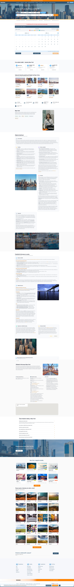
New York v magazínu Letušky (36, 460)
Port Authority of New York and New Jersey (35, 259)
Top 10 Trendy (29, 572)
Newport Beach (51, 511)
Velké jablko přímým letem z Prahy (30, 481)
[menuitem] (17, 2)
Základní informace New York (55, 20)
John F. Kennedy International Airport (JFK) (21, 260)
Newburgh (28, 501)
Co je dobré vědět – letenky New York (20, 20)
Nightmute (29, 533)
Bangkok (17, 570)
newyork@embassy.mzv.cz (35, 391)
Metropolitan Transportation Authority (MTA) (24, 289)
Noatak (39, 544)
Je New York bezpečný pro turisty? (23, 433)
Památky (19, 147)
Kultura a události (43, 147)
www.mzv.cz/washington (35, 384)
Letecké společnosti (29, 573)
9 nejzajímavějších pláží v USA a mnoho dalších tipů (51, 482)
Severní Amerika (27, 4)
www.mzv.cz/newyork (34, 392)
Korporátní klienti (51, 566)
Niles (17, 544)
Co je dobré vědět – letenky (24, 62)
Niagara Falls (18, 533)
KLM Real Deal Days (30, 469)
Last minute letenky (29, 570)
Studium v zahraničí (29, 574)
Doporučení (17, 278)
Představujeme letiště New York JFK (20, 470)
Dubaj (17, 567)
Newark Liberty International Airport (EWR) (21, 268)
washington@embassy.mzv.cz (35, 383)
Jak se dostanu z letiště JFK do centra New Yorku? (25, 425)
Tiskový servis (40, 569)
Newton (39, 522)
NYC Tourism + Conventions (19, 168)
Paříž (16, 566)
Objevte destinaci (41, 20)
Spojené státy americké (34, 4)
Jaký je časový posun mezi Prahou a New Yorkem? (25, 437)
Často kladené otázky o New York (27, 419)
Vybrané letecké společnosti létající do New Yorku (32, 20)
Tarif (16, 303)
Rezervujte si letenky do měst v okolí (25, 488)
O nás (39, 572)
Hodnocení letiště (43, 326)
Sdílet (18, 360)
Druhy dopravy (18, 291)
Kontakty (39, 567)
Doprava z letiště (20, 257)
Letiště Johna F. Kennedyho (50, 327)
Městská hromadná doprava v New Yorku (21, 287)
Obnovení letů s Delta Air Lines (51, 470)
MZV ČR (36, 401)
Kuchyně (41, 175)
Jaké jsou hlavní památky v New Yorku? (24, 435)
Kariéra (39, 570)
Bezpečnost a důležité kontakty (22, 326)
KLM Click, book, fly (41, 469)
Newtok (28, 522)
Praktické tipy (17, 318)
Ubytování (19, 213)
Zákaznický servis (40, 566)
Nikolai (39, 533)
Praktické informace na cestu (47, 20)
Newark (17, 501)
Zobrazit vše (17, 572)
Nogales (50, 544)
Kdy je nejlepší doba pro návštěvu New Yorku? (25, 429)
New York (17, 111)
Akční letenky (29, 566)
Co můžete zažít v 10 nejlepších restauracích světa (40, 481)
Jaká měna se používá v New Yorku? (24, 427)
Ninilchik (28, 544)
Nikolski (50, 533)
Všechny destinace (21, 4)
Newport (50, 501)
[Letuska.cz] (3, 2)
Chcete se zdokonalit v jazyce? (23, 553)
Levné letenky (29, 567)
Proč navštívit (20, 138)
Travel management (51, 569)
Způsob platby (17, 309)
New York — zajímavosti (23, 236)
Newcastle (39, 501)
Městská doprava (20, 285)
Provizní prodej (51, 570)
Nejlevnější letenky (29, 569)
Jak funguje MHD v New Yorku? (23, 431)
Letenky (17, 4)
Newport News (18, 522)
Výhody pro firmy (51, 567)
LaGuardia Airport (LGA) (19, 273)
